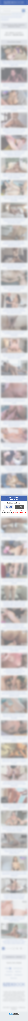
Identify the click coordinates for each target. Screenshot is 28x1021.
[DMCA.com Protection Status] (14, 1013)
